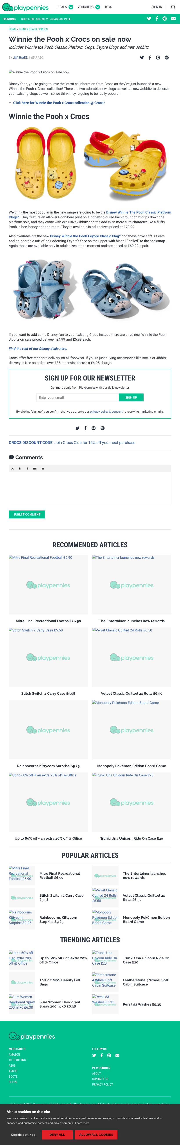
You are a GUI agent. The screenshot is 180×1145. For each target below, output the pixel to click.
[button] (12, 468)
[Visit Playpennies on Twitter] (149, 19)
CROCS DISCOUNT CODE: (31, 442)
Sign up (131, 397)
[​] (90, 488)
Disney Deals (28, 29)
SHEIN (13, 1082)
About (96, 1073)
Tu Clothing (17, 1060)
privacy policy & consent (106, 411)
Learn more (82, 1123)
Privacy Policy (102, 1084)
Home (12, 29)
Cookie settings (23, 1134)
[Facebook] (149, 58)
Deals (62, 7)
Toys (108, 7)
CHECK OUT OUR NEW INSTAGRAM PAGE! (46, 19)
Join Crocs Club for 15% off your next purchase (94, 442)
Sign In (156, 7)
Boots (13, 1076)
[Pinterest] (157, 58)
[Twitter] (141, 58)
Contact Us (100, 1079)
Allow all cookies (96, 1134)
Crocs (43, 29)
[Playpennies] (25, 7)
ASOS (12, 1065)
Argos (13, 1071)
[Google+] (166, 58)
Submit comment (27, 514)
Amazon (14, 1054)
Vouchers (86, 7)
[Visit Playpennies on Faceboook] (156, 19)
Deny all (57, 1134)
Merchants (17, 1049)
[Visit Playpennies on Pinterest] (164, 19)
